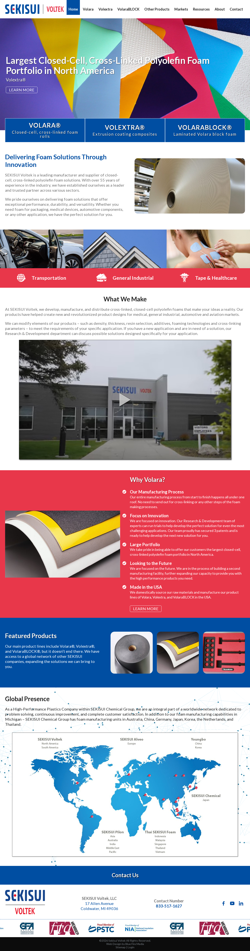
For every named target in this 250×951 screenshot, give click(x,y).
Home (73, 9)
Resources (201, 9)
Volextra (105, 9)
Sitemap (121, 947)
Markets (181, 9)
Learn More (145, 608)
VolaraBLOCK (128, 9)
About (220, 9)
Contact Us (125, 875)
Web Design (113, 944)
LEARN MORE (21, 89)
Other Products (157, 9)
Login (131, 947)
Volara (88, 9)
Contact (236, 9)
